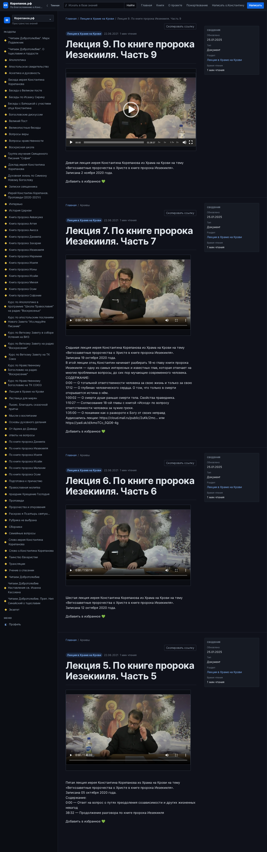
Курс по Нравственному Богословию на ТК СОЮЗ (25, 383)
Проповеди (16, 500)
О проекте (175, 5)
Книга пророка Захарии (25, 243)
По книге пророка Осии (24, 474)
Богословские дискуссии (26, 114)
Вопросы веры (19, 134)
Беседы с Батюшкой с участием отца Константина (29, 105)
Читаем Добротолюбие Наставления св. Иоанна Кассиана (24, 588)
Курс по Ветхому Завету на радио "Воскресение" (31, 345)
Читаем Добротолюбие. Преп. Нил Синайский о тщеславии (31, 601)
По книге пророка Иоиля (25, 454)
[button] (131, 109)
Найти (130, 5)
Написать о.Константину (228, 5)
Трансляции (17, 563)
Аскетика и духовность (24, 73)
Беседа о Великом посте (25, 90)
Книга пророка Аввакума (26, 217)
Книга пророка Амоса (23, 230)
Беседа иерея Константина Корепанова (26, 82)
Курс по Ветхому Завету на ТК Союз (29, 356)
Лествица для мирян (23, 398)
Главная (146, 5)
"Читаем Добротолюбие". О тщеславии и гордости (26, 51)
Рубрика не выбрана (23, 520)
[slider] (114, 142)
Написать (255, 5)
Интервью (15, 204)
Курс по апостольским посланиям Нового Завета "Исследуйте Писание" (31, 322)
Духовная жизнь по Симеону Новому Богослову (27, 177)
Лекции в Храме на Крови (26, 391)
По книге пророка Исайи (25, 461)
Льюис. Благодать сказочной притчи (28, 407)
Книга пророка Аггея (23, 223)
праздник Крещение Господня (29, 494)
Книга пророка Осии (22, 289)
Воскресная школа (21, 147)
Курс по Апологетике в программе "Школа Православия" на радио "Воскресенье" (31, 306)
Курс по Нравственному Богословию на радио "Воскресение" (24, 370)
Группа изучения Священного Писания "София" (28, 156)
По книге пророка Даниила (27, 441)
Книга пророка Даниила (25, 236)
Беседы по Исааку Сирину (27, 97)
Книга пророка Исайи (23, 275)
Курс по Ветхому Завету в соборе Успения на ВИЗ (31, 334)
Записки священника (23, 186)
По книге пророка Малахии (27, 467)
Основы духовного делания (27, 422)
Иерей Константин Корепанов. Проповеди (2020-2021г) (28, 195)
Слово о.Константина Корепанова (31, 550)
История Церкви (20, 210)
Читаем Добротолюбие (24, 577)
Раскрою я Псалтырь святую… (29, 513)
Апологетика (17, 59)
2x (177, 142)
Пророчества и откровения (27, 507)
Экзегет (14, 609)
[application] (131, 109)
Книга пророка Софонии (25, 295)
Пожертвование (197, 5)
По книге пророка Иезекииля (28, 448)
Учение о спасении (21, 570)
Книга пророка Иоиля (23, 262)
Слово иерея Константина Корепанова (26, 542)
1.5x (172, 142)
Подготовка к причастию (25, 481)
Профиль (13, 624)
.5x (159, 142)
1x (165, 142)
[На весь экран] (191, 142)
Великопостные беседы (25, 127)
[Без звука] (184, 142)
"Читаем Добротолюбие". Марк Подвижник (29, 40)
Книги (160, 5)
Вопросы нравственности (26, 140)
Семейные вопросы (22, 533)
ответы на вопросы (22, 435)
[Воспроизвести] (71, 142)
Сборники (15, 526)
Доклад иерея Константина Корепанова (26, 167)
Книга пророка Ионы (23, 269)
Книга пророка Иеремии (25, 256)
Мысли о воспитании (23, 415)
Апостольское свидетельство (29, 66)
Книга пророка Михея (23, 282)
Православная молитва (24, 487)
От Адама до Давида (23, 428)
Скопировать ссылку (180, 25)
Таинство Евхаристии (23, 557)
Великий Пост (18, 121)
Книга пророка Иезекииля (26, 249)
